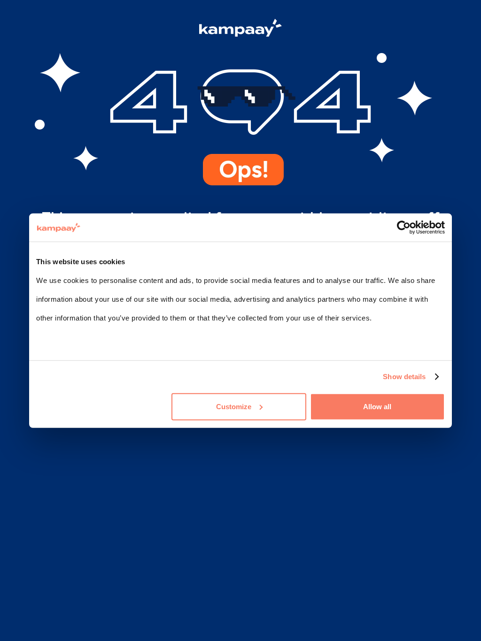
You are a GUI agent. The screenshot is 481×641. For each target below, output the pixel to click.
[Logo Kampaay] (240, 29)
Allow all (377, 406)
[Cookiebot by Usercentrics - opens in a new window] (404, 228)
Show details (404, 377)
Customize (233, 406)
